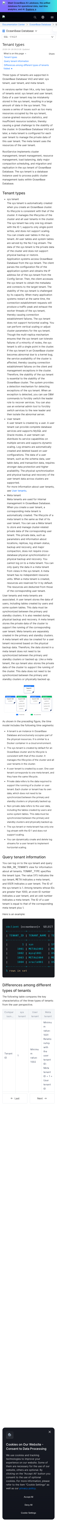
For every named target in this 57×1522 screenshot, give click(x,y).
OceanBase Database (40, 24)
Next (40, 1098)
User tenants (19, 490)
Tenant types (10, 57)
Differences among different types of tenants (26, 65)
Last (17, 1098)
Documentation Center (13, 24)
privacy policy (27, 1488)
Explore (31, 9)
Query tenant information (16, 61)
